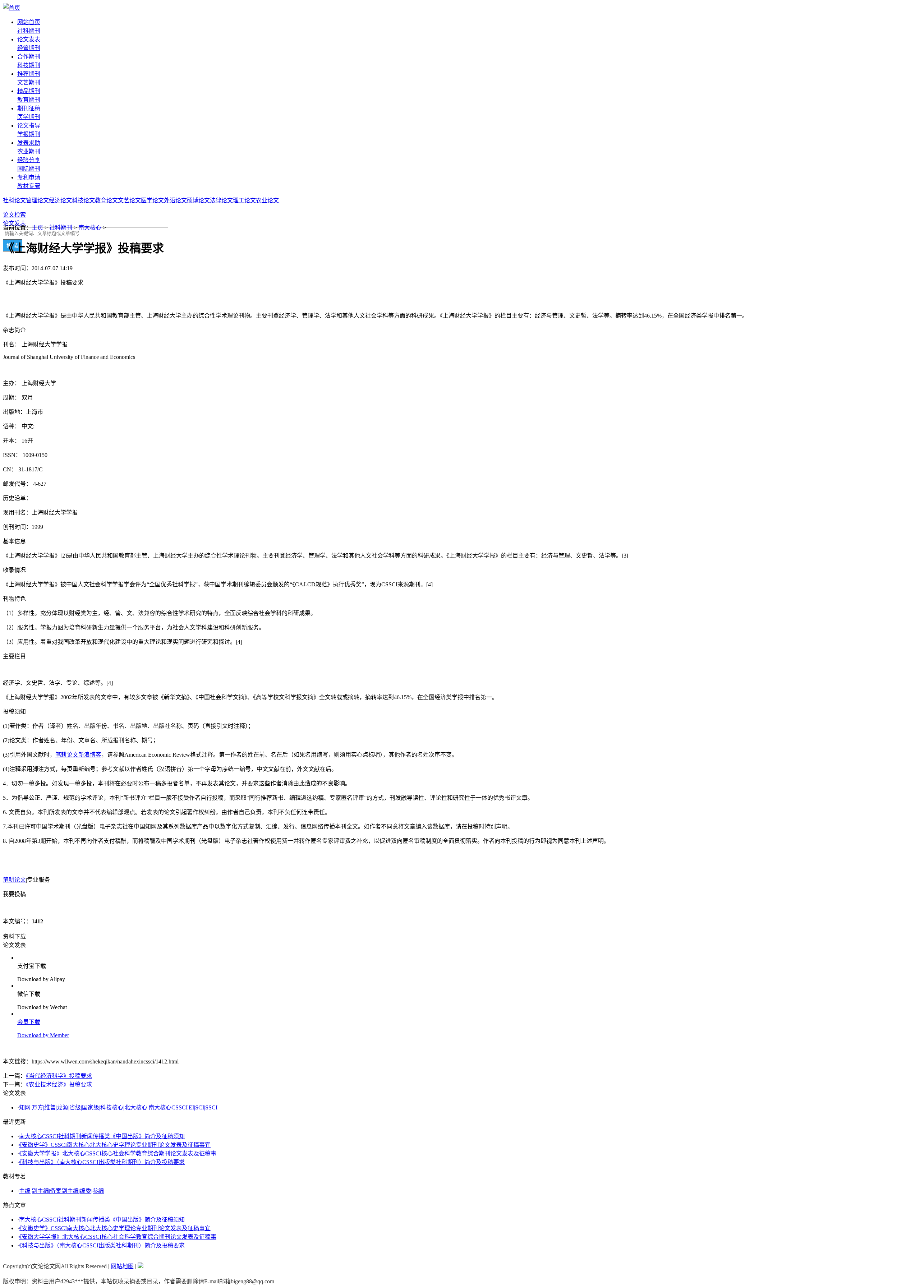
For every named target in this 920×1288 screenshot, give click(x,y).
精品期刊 (28, 91)
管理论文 (37, 200)
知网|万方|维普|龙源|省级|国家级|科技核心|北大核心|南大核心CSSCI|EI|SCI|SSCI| (118, 1107)
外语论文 (175, 200)
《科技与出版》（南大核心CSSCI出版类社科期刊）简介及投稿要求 (102, 1162)
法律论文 (221, 200)
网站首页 (28, 22)
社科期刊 (28, 31)
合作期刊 (28, 57)
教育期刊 (28, 100)
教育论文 (106, 200)
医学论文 (152, 200)
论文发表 (28, 39)
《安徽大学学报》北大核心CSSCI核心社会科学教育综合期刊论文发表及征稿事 (117, 1153)
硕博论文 (198, 200)
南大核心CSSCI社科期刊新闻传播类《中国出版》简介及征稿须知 (102, 1136)
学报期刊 (28, 134)
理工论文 (244, 200)
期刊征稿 (28, 108)
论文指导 (28, 126)
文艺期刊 (28, 82)
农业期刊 (28, 151)
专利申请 (28, 177)
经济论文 (60, 200)
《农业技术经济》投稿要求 (59, 1084)
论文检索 (14, 215)
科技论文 (83, 200)
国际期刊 (28, 169)
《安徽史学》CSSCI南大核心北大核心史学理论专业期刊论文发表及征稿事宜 (115, 1145)
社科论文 (14, 200)
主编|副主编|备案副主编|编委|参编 (61, 1191)
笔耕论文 (14, 880)
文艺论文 (129, 200)
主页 (37, 228)
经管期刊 (28, 48)
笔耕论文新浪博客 (78, 755)
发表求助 (28, 143)
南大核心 (89, 228)
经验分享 (28, 160)
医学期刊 (28, 117)
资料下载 (14, 936)
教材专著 (28, 186)
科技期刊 (28, 65)
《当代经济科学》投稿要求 (59, 1076)
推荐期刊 (28, 74)
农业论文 (267, 200)
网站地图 (122, 1266)
